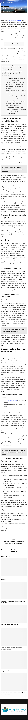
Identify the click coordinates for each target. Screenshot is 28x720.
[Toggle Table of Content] (20, 44)
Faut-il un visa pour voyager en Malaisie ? (12, 513)
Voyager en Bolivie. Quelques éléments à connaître (13, 671)
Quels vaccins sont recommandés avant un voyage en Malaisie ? (12, 520)
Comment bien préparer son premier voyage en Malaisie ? (14, 530)
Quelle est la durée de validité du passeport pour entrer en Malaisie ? (14, 516)
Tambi (4, 11)
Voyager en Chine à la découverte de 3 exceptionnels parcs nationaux (10, 625)
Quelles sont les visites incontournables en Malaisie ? (12, 526)
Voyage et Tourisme (5, 6)
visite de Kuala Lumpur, (10, 400)
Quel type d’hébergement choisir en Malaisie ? (13, 523)
